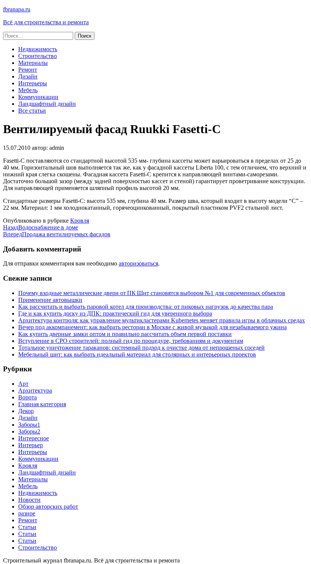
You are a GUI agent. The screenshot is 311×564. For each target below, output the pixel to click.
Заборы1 (29, 424)
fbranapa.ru (16, 9)
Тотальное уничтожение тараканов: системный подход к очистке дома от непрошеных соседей (141, 347)
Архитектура (35, 390)
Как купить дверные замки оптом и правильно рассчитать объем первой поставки (125, 334)
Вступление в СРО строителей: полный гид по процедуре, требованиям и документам (130, 341)
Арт (23, 383)
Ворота (27, 397)
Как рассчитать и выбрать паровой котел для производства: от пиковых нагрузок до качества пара (145, 306)
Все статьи (32, 110)
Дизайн (28, 76)
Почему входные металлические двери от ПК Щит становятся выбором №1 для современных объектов (151, 293)
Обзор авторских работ (48, 506)
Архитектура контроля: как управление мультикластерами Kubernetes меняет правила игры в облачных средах (161, 320)
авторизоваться (138, 263)
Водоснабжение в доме (40, 227)
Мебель (28, 90)
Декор (26, 411)
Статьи (27, 527)
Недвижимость (37, 49)
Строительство (37, 56)
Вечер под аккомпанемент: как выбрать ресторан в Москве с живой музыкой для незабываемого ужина (152, 327)
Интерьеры (32, 83)
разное (26, 513)
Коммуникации (38, 97)
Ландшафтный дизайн (47, 104)
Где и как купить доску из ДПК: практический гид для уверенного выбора (115, 313)
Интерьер (30, 445)
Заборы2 (29, 431)
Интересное (33, 438)
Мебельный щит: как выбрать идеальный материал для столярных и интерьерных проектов (137, 354)
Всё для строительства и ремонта (46, 22)
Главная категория (42, 404)
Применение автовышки (50, 300)
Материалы (33, 63)
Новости (29, 499)
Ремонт (27, 69)
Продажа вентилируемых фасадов (56, 234)
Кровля (79, 220)
